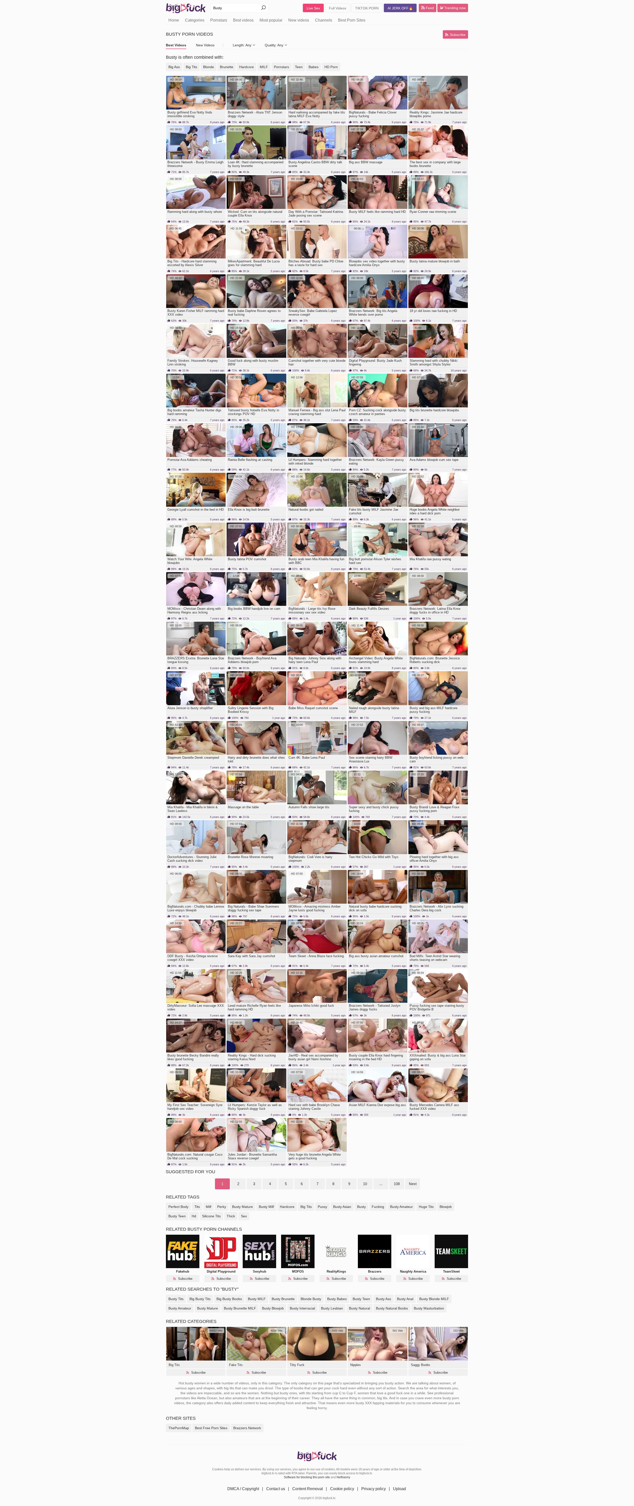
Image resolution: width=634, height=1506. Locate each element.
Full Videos (337, 8)
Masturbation (429, 1308)
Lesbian (332, 1308)
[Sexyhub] (259, 1251)
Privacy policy (373, 1489)
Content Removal (307, 1489)
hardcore (287, 1207)
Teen (299, 67)
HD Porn (331, 67)
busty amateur (401, 1207)
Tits (176, 1299)
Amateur (179, 1308)
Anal (405, 1299)
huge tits (426, 1207)
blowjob (446, 1207)
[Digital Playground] (221, 1251)
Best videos (243, 20)
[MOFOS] (298, 1251)
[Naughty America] (413, 1251)
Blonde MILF (434, 1299)
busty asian (342, 1207)
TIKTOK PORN (367, 8)
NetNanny (343, 1477)
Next (413, 1184)
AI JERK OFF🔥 (400, 8)
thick (231, 1216)
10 (365, 1184)
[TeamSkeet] (451, 1251)
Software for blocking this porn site (307, 1477)
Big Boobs (229, 1299)
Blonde (208, 67)
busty (361, 1207)
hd (194, 1216)
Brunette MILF (240, 1308)
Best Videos (176, 45)
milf (208, 1207)
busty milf (266, 1207)
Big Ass (174, 67)
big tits (306, 1207)
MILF (264, 67)
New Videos (205, 45)
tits (197, 1207)
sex (244, 1216)
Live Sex (313, 8)
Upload (399, 1489)
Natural (359, 1308)
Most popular (271, 20)
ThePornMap (178, 1428)
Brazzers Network (247, 1428)
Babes (313, 67)
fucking (378, 1207)
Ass (383, 1299)
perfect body (178, 1207)
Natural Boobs (392, 1308)
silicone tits (211, 1216)
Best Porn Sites (351, 20)
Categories (194, 20)
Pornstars (218, 20)
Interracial (302, 1308)
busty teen (177, 1216)
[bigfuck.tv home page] (186, 7)
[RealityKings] (336, 1251)
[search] (263, 8)
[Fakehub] (182, 1251)
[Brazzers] (374, 1251)
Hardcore (246, 67)
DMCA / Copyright (243, 1489)
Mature (207, 1308)
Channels (323, 20)
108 (397, 1184)
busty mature (242, 1207)
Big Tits (191, 67)
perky (221, 1207)
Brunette (226, 67)
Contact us (275, 1489)
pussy (322, 1207)
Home (173, 20)
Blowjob (273, 1308)
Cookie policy (342, 1489)
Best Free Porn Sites (211, 1428)
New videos (298, 20)
